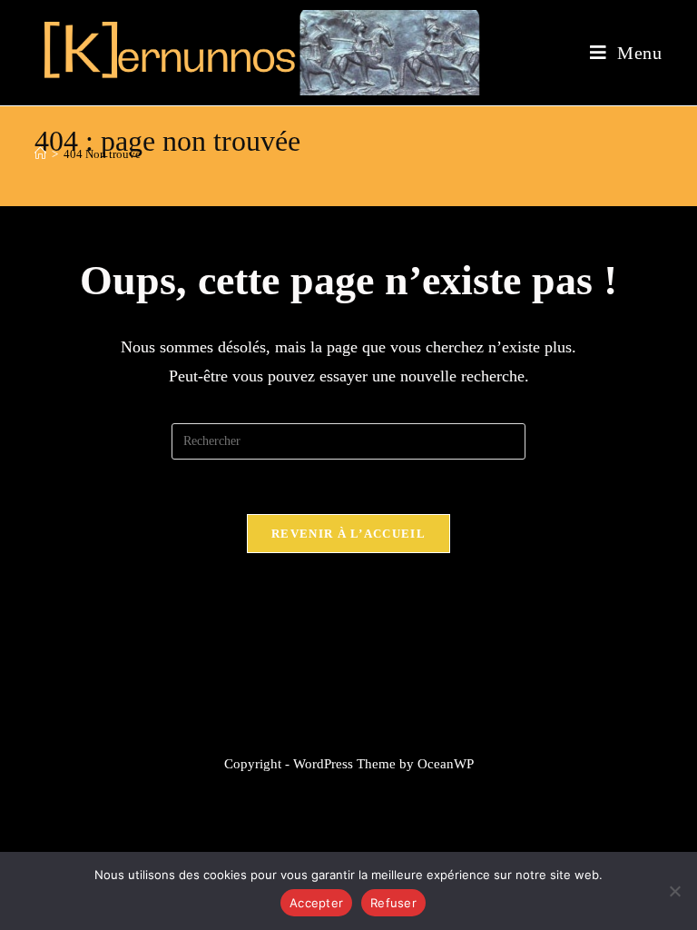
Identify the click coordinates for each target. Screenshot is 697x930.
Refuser (393, 902)
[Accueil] (40, 154)
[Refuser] (674, 891)
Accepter (316, 902)
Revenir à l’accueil (348, 533)
